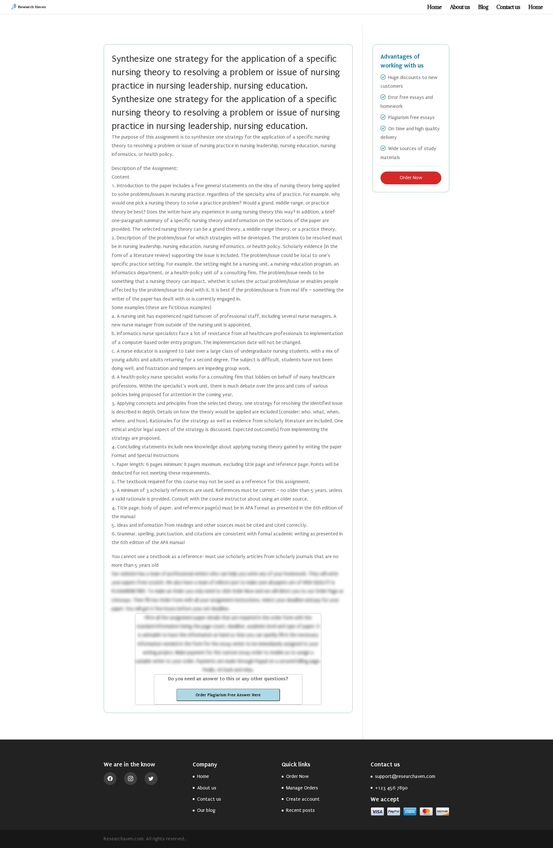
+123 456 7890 (391, 788)
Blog (483, 8)
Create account (303, 799)
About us (460, 8)
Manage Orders (302, 788)
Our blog (206, 810)
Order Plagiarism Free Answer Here (228, 694)
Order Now (411, 177)
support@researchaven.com (405, 776)
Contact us (508, 8)
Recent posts (300, 810)
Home (434, 8)
